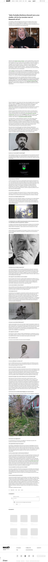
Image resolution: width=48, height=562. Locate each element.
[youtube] (25, 556)
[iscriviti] (45, 556)
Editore (3, 560)
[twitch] (29, 556)
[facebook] (17, 556)
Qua (12, 106)
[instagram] (21, 556)
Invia (17, 504)
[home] (8, 1)
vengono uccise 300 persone (19, 60)
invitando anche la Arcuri (34, 460)
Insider (29, 1)
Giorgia (12, 70)
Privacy (0, 558)
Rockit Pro (34, 1)
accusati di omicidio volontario (25, 116)
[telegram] (33, 556)
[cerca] (42, 1)
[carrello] (40, 1)
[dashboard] (44, 1)
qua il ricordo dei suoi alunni (31, 80)
